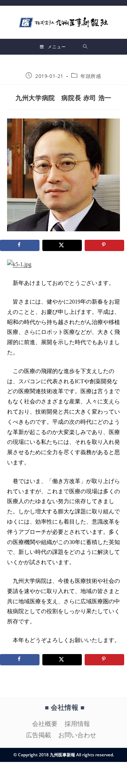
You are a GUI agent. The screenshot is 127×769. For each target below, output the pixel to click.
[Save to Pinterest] (104, 245)
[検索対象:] (85, 47)
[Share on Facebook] (20, 245)
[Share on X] (62, 245)
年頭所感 (90, 76)
